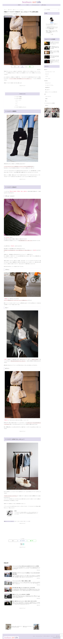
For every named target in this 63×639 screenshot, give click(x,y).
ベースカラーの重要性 (18, 96)
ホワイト (16, 105)
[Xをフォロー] (21, 544)
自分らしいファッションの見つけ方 (9, 521)
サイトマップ (53, 636)
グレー (16, 103)
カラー (16, 521)
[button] (58, 9)
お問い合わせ (58, 636)
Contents (21, 93)
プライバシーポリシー (46, 636)
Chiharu (51, 22)
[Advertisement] (22, 88)
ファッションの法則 (27, 521)
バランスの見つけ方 (21, 521)
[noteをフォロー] (23, 544)
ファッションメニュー (39, 636)
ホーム (34, 636)
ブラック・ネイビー (18, 100)
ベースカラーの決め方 (18, 98)
